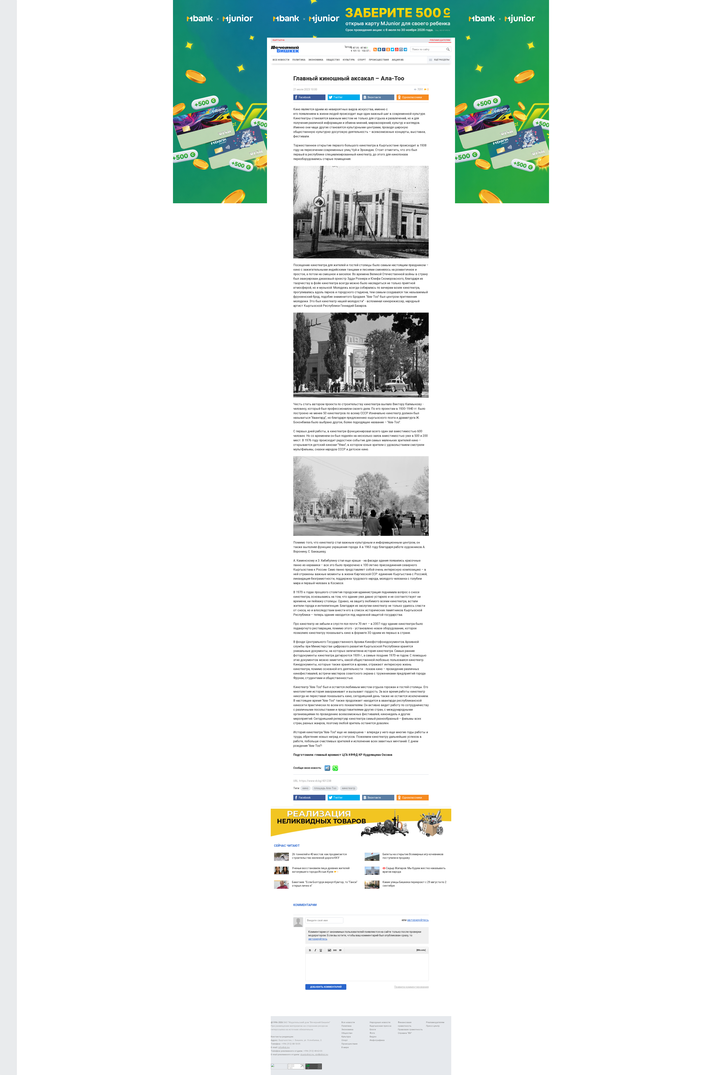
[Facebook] (383, 49)
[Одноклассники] (388, 49)
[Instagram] (401, 49)
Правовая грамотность (410, 1029)
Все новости (281, 60)
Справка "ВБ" (405, 1033)
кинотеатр (348, 788)
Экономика (315, 60)
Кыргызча (278, 40)
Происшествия (379, 60)
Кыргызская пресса (380, 1026)
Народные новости (380, 1022)
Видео (373, 1036)
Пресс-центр (433, 1026)
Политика (298, 60)
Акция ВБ (397, 60)
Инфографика (377, 1040)
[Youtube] (396, 49)
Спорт (362, 60)
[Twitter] (392, 49)
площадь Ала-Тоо (325, 788)
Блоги (373, 1029)
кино (305, 788)
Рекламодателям (440, 40)
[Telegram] (405, 49)
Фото (372, 1033)
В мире (345, 1047)
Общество (333, 60)
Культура (349, 60)
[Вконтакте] (379, 49)
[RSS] (375, 49)
